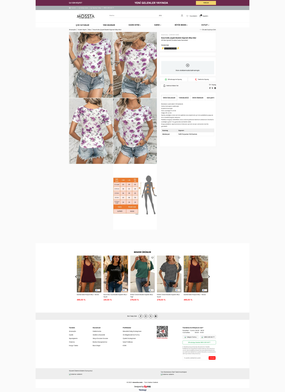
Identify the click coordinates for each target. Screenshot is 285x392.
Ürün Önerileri (197, 98)
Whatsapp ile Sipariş (175, 79)
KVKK (124, 345)
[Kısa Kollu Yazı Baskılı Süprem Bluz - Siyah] (116, 274)
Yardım (73, 8)
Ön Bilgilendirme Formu (131, 335)
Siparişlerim (73, 338)
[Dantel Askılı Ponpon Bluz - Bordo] (89, 274)
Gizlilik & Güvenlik (99, 335)
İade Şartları (212, 98)
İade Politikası (128, 342)
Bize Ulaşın (96, 345)
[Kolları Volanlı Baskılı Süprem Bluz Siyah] (169, 274)
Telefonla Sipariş (203, 79)
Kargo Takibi (73, 345)
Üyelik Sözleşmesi (129, 338)
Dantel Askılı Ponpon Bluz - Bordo (88, 295)
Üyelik (71, 335)
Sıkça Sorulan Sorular (100, 338)
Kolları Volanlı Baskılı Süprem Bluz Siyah (168, 296)
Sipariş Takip (97, 8)
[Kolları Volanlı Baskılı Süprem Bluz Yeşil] (142, 274)
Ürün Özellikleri (169, 98)
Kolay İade (84, 8)
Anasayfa (72, 331)
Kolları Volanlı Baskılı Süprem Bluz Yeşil (141, 296)
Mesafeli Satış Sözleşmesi (132, 331)
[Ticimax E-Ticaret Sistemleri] (143, 390)
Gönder (212, 358)
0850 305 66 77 (108, 8)
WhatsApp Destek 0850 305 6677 (199, 342)
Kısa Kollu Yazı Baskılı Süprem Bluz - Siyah (116, 296)
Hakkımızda (97, 331)
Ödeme (72, 342)
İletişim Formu (191, 337)
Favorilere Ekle (99, 258)
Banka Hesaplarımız (100, 342)
